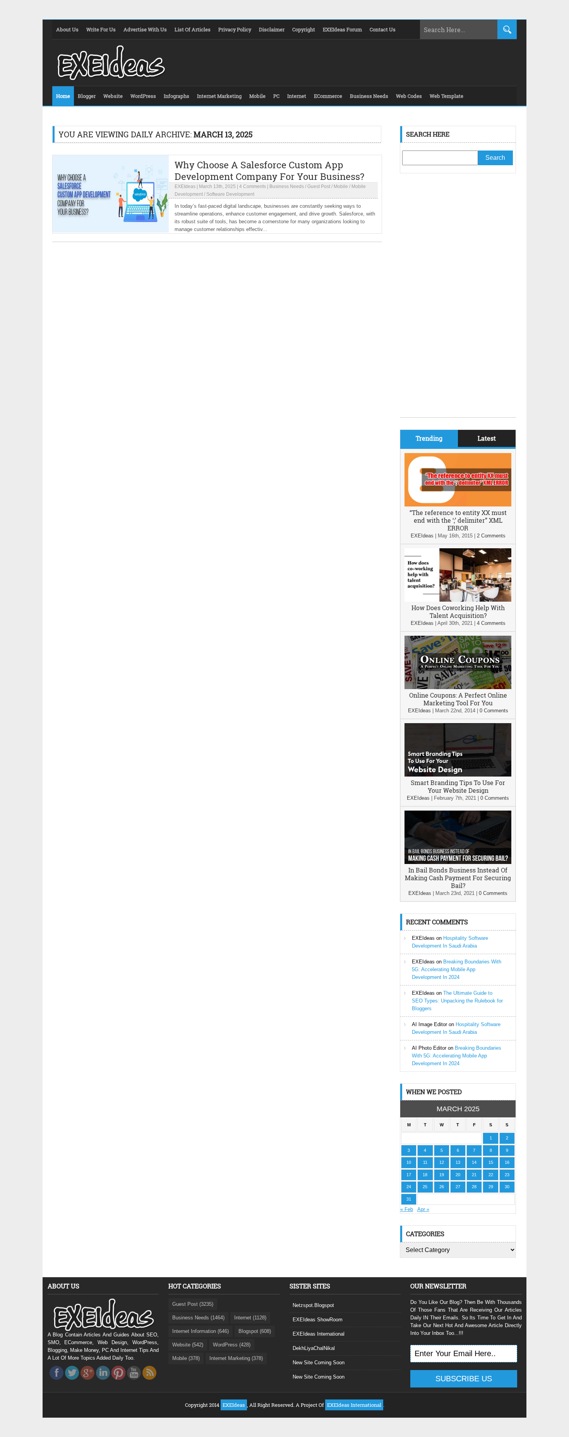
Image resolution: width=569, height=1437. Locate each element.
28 (474, 1186)
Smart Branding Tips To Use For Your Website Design (458, 786)
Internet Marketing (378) (236, 1358)
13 (458, 1162)
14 (474, 1162)
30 (507, 1186)
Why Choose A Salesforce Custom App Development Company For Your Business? (269, 171)
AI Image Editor (429, 1024)
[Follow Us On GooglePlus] (87, 1382)
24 (408, 1186)
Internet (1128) (250, 1318)
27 (458, 1186)
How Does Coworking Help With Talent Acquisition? (458, 611)
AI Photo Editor (429, 1048)
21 (474, 1174)
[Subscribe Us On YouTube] (134, 1382)
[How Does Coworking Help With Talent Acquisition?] (457, 600)
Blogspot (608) (254, 1331)
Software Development (230, 194)
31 (408, 1199)
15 (490, 1162)
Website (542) (187, 1345)
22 (490, 1174)
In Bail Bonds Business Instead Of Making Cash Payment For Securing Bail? (458, 878)
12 (441, 1162)
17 (408, 1174)
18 (425, 1174)
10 (408, 1162)
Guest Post (318, 186)
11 (425, 1162)
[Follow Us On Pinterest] (118, 1382)
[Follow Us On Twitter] (72, 1382)
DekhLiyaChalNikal (314, 1348)
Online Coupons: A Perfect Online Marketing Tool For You (458, 699)
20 (458, 1174)
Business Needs (286, 186)
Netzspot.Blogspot (313, 1305)
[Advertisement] (458, 301)
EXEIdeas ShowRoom (318, 1319)
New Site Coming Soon (318, 1362)
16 (507, 1162)
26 (441, 1186)
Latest (487, 438)
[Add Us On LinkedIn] (103, 1382)
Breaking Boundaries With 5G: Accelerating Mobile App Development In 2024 (456, 969)
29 (490, 1186)
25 (425, 1186)
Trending (429, 438)
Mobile (341, 186)
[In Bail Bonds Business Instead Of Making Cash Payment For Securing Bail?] (457, 862)
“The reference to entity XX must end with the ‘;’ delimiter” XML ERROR (458, 520)
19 (441, 1174)
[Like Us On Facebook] (56, 1382)
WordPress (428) (231, 1345)
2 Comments (491, 536)
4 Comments (252, 186)
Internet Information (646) (200, 1331)
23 (507, 1174)
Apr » (423, 1209)
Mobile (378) (186, 1358)
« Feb (406, 1209)
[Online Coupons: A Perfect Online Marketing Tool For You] (457, 687)
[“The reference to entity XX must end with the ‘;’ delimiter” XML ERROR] (457, 505)
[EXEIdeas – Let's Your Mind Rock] (110, 78)
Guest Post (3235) (192, 1304)
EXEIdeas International (318, 1334)
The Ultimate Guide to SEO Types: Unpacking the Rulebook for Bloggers (457, 1000)
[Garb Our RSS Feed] (149, 1382)
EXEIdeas (185, 186)
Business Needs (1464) (198, 1318)
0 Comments (494, 710)
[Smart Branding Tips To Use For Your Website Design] (457, 775)
